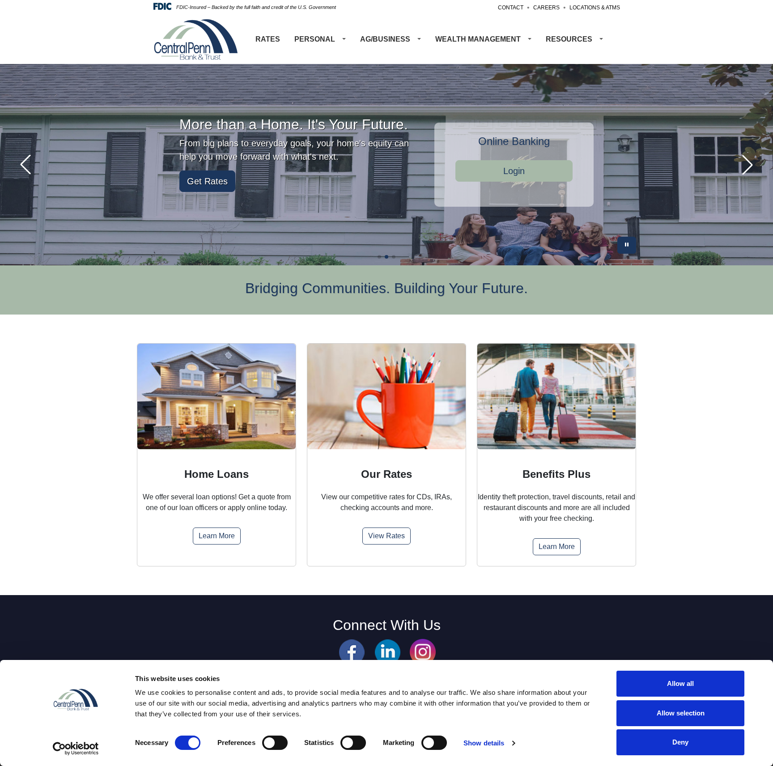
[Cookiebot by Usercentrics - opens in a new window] (76, 748)
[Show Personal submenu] (344, 39)
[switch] (275, 743)
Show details (483, 743)
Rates (267, 39)
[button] (379, 257)
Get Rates (207, 181)
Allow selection (681, 713)
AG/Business (385, 39)
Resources (569, 39)
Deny (680, 742)
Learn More (217, 536)
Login (514, 171)
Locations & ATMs (594, 7)
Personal (314, 39)
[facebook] (351, 651)
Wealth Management (478, 39)
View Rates (386, 536)
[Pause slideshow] (626, 245)
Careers (546, 7)
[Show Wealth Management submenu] (529, 39)
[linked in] (388, 651)
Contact (510, 7)
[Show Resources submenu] (601, 39)
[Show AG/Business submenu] (419, 39)
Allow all (680, 683)
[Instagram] (423, 651)
